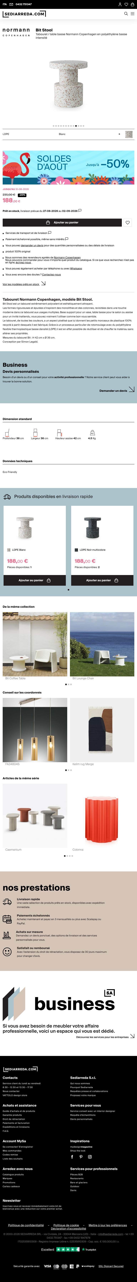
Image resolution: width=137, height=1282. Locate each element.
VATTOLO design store (15, 1095)
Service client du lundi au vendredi (22, 1083)
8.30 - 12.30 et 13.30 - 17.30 (18, 1087)
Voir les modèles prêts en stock (21, 284)
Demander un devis (113, 391)
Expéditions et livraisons (16, 1127)
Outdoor (74, 1186)
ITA (5, 4)
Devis (73, 1190)
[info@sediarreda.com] (11, 4)
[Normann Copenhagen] (16, 32)
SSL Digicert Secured (110, 1266)
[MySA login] (120, 4)
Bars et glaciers (78, 1182)
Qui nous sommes (80, 1083)
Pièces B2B (76, 1174)
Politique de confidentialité (26, 1225)
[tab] (53, 126)
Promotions (9, 1182)
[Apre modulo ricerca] (126, 14)
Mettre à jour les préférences (108, 1225)
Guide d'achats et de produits (19, 1111)
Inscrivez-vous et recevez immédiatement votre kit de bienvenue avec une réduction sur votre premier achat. (33, 1207)
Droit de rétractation (14, 1119)
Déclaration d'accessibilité (68, 1228)
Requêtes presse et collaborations (89, 1091)
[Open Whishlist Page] (126, 4)
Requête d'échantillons (83, 1115)
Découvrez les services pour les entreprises (102, 1037)
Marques (7, 1178)
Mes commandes (12, 1151)
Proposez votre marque (83, 1095)
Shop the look (77, 1151)
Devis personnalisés (81, 1119)
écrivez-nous (23, 263)
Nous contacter (11, 1091)
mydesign (81, 1147)
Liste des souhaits (13, 1159)
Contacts (10, 1078)
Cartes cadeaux (11, 1186)
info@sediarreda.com (110, 1234)
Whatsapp (76, 269)
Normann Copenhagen (67, 258)
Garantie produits (12, 1115)
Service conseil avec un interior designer (92, 1111)
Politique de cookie (66, 1225)
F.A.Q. (6, 1131)
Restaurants (76, 1178)
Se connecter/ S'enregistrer (18, 1147)
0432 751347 (24, 4)
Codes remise (10, 1155)
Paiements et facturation (16, 1123)
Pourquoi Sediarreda (81, 1087)
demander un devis (32, 245)
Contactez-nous (51, 275)
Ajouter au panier (65, 222)
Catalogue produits (13, 1174)
